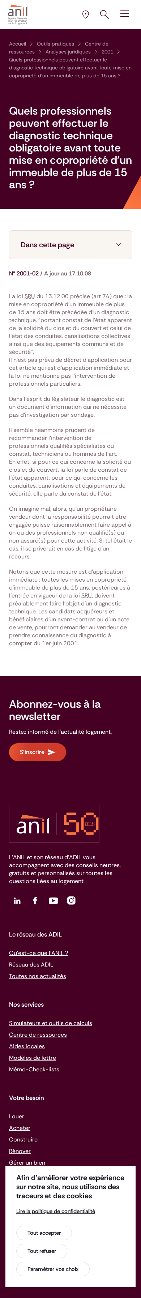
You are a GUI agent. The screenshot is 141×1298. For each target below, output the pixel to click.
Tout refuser (41, 1251)
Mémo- (34, 1069)
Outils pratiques (55, 43)
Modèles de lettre (32, 1058)
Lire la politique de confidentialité (55, 1211)
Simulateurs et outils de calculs (50, 1023)
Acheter (19, 1128)
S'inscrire (32, 752)
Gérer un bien (27, 1162)
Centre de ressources (38, 1034)
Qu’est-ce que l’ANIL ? (38, 953)
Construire (23, 1139)
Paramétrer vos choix (52, 1269)
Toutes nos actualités (37, 976)
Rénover (20, 1151)
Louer (16, 1116)
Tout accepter (44, 1233)
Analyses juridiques (68, 51)
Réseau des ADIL (31, 964)
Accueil (17, 43)
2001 (107, 51)
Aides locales (27, 1046)
